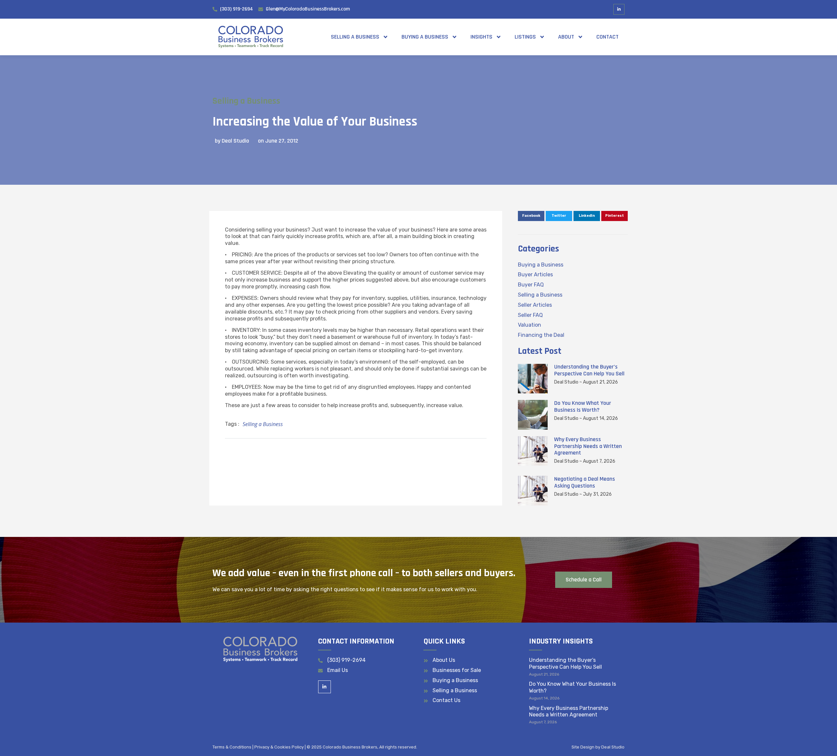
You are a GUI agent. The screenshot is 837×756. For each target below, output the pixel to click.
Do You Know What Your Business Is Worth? (582, 406)
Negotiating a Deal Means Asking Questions (584, 482)
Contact (607, 37)
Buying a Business (424, 37)
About (566, 37)
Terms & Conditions (232, 747)
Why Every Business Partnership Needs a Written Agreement (588, 446)
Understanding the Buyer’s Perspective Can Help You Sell (589, 370)
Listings (525, 37)
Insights (481, 37)
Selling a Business (355, 37)
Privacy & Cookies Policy (279, 747)
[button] (531, 216)
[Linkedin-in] (618, 9)
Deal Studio (612, 747)
